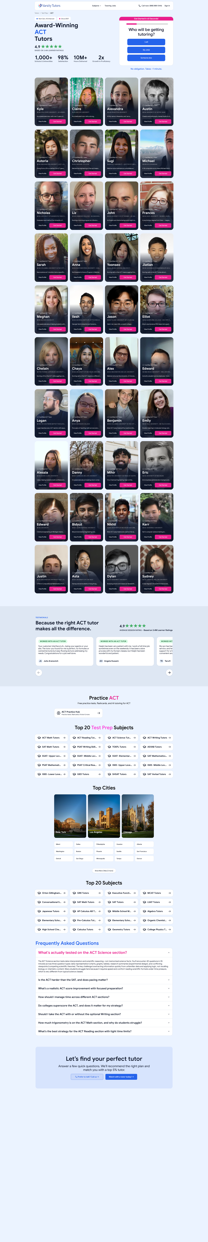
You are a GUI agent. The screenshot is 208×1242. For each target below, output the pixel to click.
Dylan (111, 576)
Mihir (111, 472)
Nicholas (43, 212)
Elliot (146, 316)
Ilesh (75, 316)
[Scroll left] (39, 672)
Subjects (95, 6)
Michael (148, 161)
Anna (76, 264)
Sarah (41, 264)
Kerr (145, 524)
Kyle (40, 109)
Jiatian (147, 264)
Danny (77, 472)
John (111, 212)
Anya (76, 420)
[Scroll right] (169, 672)
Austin (147, 109)
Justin (41, 576)
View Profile (42, 121)
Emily (146, 420)
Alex (110, 368)
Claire (76, 109)
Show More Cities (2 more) (104, 871)
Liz (74, 212)
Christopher (81, 161)
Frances (148, 212)
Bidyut (77, 524)
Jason (111, 316)
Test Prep (44, 13)
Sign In (167, 6)
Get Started (57, 122)
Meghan (43, 316)
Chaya (77, 368)
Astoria (42, 161)
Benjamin (114, 420)
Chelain (43, 368)
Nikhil (111, 524)
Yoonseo (113, 264)
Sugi (110, 161)
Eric (145, 472)
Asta (75, 576)
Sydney (148, 576)
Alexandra (115, 109)
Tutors (37, 13)
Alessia (42, 472)
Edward (148, 368)
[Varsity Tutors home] (49, 6)
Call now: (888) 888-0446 (152, 6)
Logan (41, 420)
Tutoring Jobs (110, 6)
